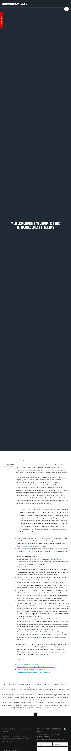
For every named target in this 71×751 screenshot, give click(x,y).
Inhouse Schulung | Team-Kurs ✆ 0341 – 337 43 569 (8, 467)
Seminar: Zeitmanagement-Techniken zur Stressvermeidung (36, 667)
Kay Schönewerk (39, 684)
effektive (58, 559)
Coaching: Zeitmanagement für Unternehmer (31, 669)
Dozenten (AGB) (7, 741)
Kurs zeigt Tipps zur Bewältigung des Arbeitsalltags (33, 672)
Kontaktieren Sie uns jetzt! (52, 708)
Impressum (5, 736)
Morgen (45, 634)
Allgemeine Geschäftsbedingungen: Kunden (15, 738)
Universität (29, 546)
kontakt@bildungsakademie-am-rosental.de (51, 739)
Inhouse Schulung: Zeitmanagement (28, 664)
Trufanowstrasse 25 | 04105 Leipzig (49, 734)
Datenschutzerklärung (19, 736)
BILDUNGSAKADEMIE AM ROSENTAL (14, 3)
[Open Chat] (66, 9)
